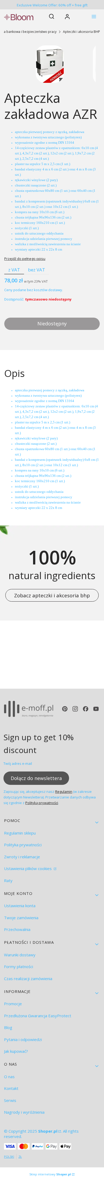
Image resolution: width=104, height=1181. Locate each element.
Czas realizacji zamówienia (28, 978)
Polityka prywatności (23, 844)
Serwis (10, 1100)
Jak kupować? (16, 1051)
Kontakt (11, 1088)
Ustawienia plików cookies (28, 868)
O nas (9, 1076)
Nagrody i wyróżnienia (24, 1112)
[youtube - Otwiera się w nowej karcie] (96, 709)
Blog (8, 1027)
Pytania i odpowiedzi (23, 1039)
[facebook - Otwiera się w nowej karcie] (85, 709)
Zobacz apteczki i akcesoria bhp (52, 595)
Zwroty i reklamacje (22, 856)
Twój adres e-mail (17, 763)
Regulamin (63, 791)
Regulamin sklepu (20, 833)
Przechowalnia (17, 929)
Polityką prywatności (41, 802)
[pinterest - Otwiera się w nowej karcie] (65, 709)
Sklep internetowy (50, 1174)
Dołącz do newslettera (36, 778)
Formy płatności (18, 966)
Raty (8, 880)
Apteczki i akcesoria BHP (81, 31)
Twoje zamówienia (21, 917)
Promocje (13, 1003)
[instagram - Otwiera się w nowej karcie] (75, 709)
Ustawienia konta (19, 905)
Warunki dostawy (19, 954)
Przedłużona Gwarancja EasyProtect (37, 1015)
